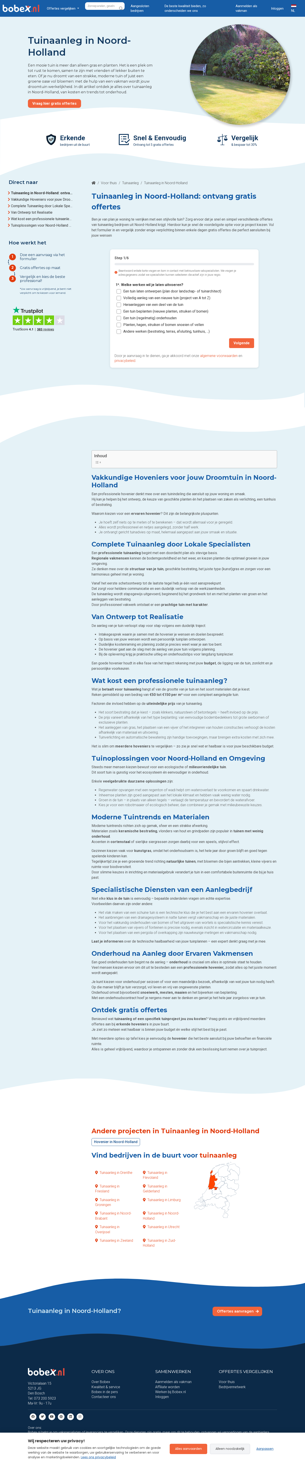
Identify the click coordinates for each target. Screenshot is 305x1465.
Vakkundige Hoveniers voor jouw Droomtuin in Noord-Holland (42, 199)
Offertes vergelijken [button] (61, 8)
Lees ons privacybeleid (98, 1457)
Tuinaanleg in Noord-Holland (161, 1215)
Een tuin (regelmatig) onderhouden (150, 318)
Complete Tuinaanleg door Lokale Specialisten (42, 206)
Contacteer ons (104, 1397)
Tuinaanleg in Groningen (107, 1202)
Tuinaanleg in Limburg (164, 1200)
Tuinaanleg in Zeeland (116, 1240)
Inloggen (277, 8)
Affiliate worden (167, 1387)
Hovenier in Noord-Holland (116, 1142)
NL (293, 11)
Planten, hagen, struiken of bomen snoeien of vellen (163, 325)
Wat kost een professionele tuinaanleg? (42, 219)
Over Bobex (101, 1382)
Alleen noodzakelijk (229, 1448)
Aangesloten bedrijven (140, 8)
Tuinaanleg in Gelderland (155, 1188)
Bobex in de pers (105, 1392)
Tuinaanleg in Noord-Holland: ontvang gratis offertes (42, 193)
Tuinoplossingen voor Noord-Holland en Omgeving (42, 225)
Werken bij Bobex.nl (170, 1392)
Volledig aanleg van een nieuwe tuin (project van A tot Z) (166, 298)
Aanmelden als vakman (246, 8)
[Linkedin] (70, 1416)
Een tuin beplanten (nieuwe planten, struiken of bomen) (165, 311)
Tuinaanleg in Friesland (107, 1188)
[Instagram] (80, 1416)
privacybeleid (125, 361)
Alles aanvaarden (188, 1448)
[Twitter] (42, 1416)
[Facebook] (33, 1416)
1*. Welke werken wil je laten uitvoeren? (149, 285)
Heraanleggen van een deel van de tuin (153, 305)
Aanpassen (265, 1448)
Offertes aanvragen (236, 1311)
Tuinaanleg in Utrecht (163, 1227)
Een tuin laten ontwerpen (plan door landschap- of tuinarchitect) (172, 291)
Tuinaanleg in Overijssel (107, 1229)
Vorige (124, 343)
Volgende (242, 343)
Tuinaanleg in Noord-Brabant (113, 1215)
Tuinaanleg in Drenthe (116, 1173)
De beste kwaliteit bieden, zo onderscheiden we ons (185, 8)
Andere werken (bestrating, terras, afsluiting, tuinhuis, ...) (166, 332)
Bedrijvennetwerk (232, 1387)
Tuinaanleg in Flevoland (155, 1175)
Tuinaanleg (130, 183)
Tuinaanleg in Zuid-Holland (159, 1243)
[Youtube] (51, 1416)
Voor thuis (109, 183)
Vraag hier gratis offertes (54, 103)
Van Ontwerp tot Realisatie (31, 212)
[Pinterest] (61, 1416)
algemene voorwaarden (219, 356)
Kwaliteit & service (106, 1387)
